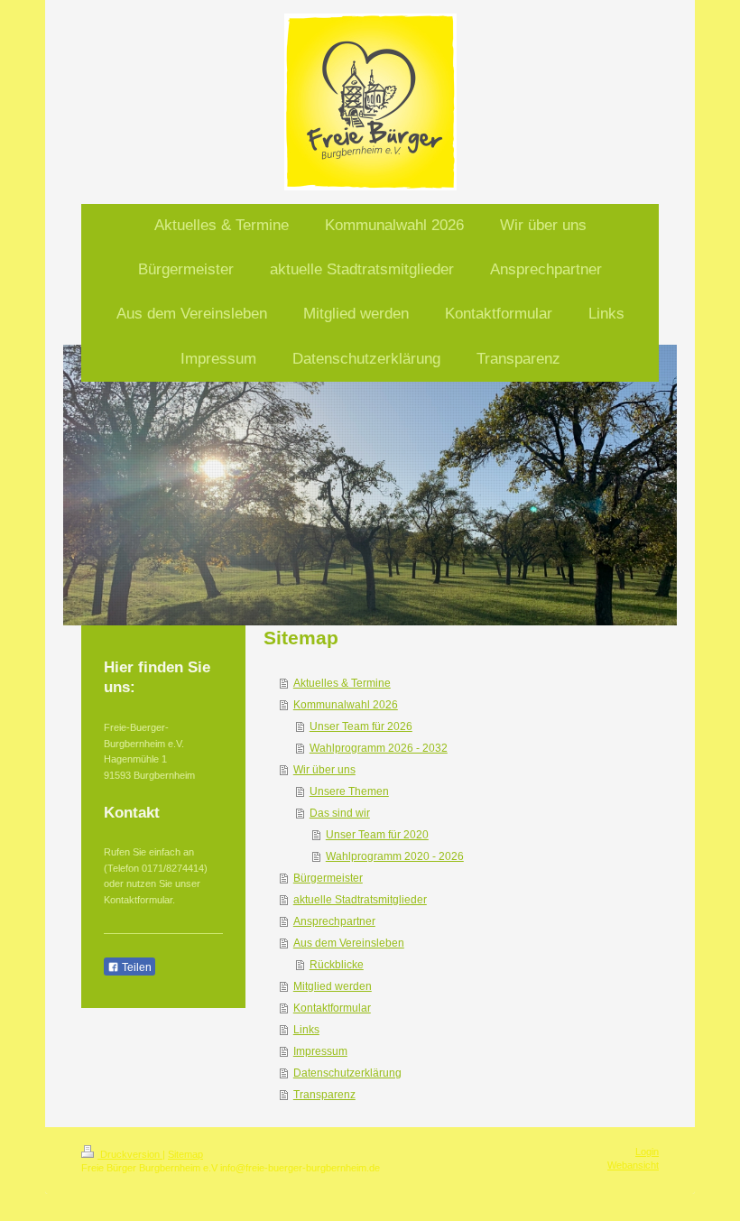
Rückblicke (337, 964)
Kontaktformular (332, 1008)
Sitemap (185, 1154)
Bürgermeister (328, 878)
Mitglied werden (332, 986)
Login (647, 1151)
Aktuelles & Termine (342, 683)
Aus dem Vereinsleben (348, 943)
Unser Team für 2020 (377, 834)
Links (306, 1029)
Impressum (320, 1051)
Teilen (135, 967)
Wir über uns (324, 769)
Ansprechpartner (334, 921)
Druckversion (129, 1154)
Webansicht (633, 1165)
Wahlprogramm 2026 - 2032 (379, 748)
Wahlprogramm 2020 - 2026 (395, 856)
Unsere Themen (349, 791)
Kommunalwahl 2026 (345, 704)
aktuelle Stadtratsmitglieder (360, 899)
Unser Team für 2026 (361, 726)
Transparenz (324, 1094)
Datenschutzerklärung (347, 1073)
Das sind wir (340, 813)
